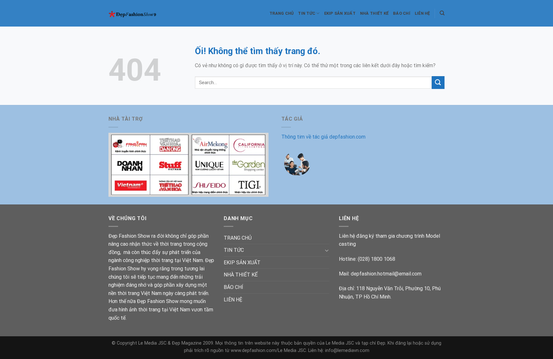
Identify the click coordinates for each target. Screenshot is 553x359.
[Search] (442, 13)
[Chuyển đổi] (326, 250)
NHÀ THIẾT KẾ (374, 13)
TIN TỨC (306, 13)
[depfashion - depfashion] (136, 13)
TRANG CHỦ (281, 13)
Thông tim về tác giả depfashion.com (323, 137)
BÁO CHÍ (401, 13)
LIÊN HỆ (422, 13)
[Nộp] (438, 82)
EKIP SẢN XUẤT (340, 13)
